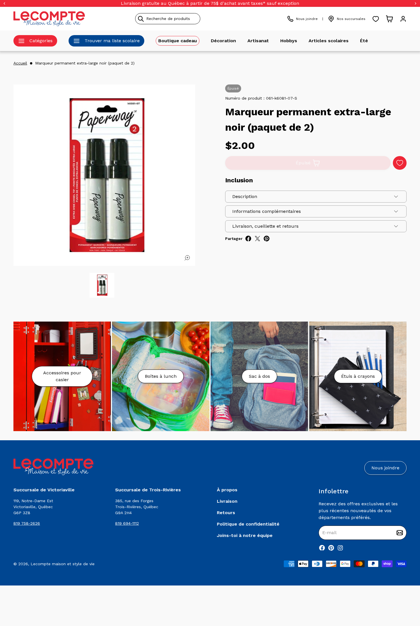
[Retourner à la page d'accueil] (53, 467)
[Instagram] (340, 547)
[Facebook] (322, 547)
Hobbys (288, 40)
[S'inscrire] (399, 532)
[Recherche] (140, 18)
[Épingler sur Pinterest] (266, 238)
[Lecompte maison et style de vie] (49, 19)
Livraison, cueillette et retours (265, 226)
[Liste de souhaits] (375, 18)
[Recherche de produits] (193, 18)
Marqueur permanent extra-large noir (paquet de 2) (85, 63)
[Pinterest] (331, 547)
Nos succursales (351, 19)
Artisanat (258, 40)
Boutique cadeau (177, 40)
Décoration (223, 40)
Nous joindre (307, 19)
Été (364, 40)
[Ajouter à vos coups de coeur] (400, 163)
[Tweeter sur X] (257, 238)
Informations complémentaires (266, 211)
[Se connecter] (403, 18)
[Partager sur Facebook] (248, 238)
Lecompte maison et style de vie (63, 564)
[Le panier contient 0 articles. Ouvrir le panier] (389, 18)
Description (244, 196)
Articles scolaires (329, 40)
